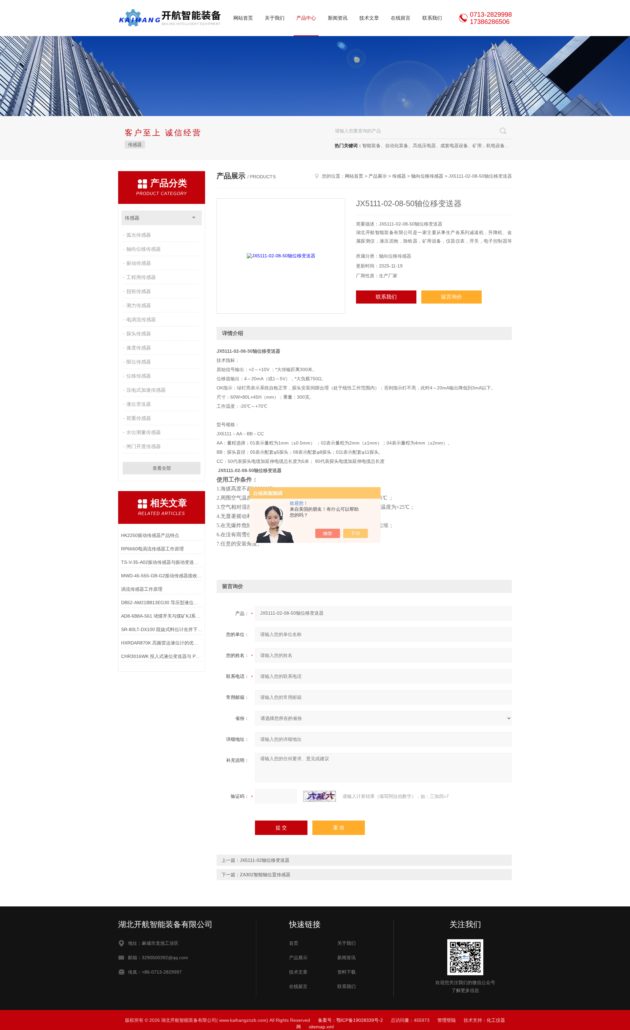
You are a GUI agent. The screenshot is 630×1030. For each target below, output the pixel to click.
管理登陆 (446, 1020)
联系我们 (432, 18)
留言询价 (451, 297)
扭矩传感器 (138, 291)
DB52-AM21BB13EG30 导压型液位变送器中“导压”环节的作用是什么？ (161, 602)
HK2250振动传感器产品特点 (150, 535)
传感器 (135, 144)
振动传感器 (138, 263)
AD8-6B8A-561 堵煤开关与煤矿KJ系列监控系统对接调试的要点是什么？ (161, 616)
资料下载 (346, 972)
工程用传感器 (141, 277)
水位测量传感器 (143, 432)
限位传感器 (138, 362)
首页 (293, 943)
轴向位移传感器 (143, 249)
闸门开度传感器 (143, 446)
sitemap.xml (321, 1026)
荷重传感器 (138, 418)
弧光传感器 (138, 235)
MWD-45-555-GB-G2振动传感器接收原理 (161, 575)
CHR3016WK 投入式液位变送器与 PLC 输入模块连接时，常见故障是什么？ (161, 656)
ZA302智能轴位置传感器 (265, 874)
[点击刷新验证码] (319, 796)
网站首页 (243, 18)
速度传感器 (138, 347)
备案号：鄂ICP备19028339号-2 (350, 1020)
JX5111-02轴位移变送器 (264, 860)
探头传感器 (138, 333)
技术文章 (369, 18)
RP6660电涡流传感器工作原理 (152, 548)
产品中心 (306, 18)
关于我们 (274, 18)
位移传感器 (138, 376)
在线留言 (400, 18)
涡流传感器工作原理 (141, 589)
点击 (194, 217)
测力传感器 (138, 305)
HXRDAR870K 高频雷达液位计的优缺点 (161, 642)
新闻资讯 (337, 18)
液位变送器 (138, 404)
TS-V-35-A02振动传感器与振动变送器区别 (161, 562)
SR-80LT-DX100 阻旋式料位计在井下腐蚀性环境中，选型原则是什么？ (161, 629)
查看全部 (162, 468)
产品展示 (377, 176)
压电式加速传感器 (146, 390)
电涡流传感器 (141, 319)
